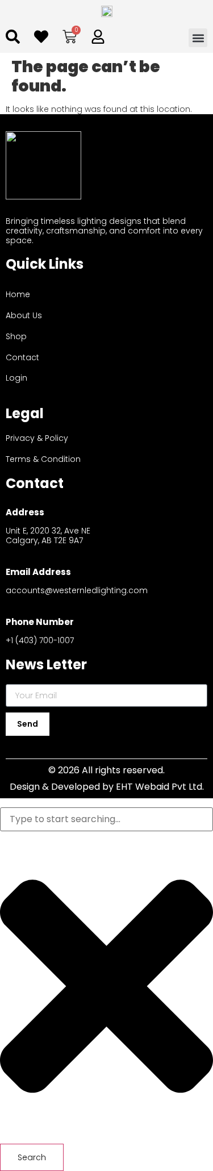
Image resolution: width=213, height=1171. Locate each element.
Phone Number (40, 622)
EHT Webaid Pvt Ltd (159, 786)
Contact (22, 357)
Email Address (38, 572)
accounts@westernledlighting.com (77, 590)
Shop (16, 336)
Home (18, 294)
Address (25, 512)
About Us (24, 315)
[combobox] (106, 819)
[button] (198, 37)
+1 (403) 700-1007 (40, 640)
